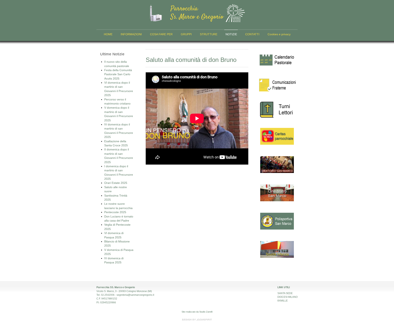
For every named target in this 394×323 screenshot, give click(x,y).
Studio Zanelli (205, 311)
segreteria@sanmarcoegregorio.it (135, 294)
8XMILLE (282, 300)
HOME (108, 34)
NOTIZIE (231, 34)
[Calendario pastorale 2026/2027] (277, 60)
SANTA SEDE (285, 293)
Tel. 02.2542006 (105, 294)
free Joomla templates (197, 320)
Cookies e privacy (279, 34)
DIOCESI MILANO (287, 297)
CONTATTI (252, 34)
